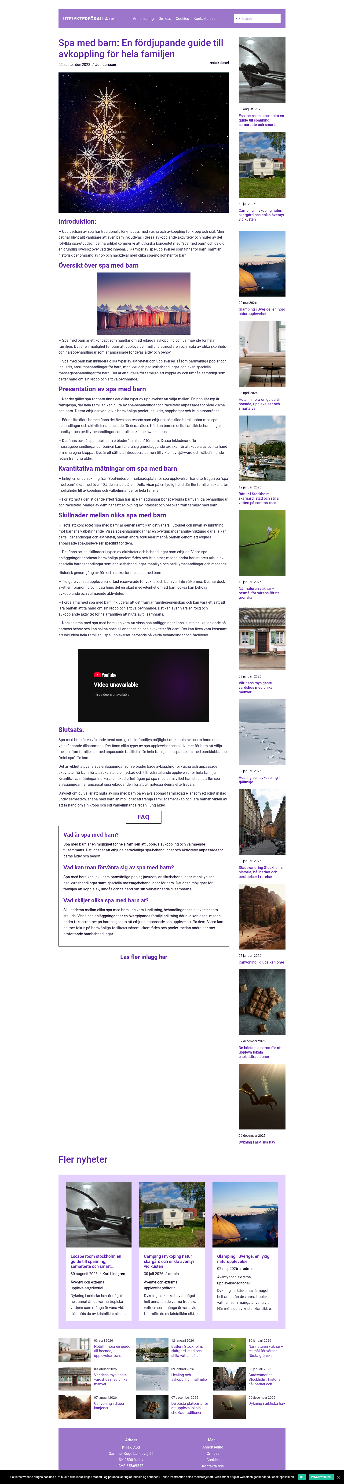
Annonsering (143, 18)
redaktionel (219, 63)
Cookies (182, 18)
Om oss (164, 18)
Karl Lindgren (113, 1274)
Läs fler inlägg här (143, 956)
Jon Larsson (105, 64)
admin (173, 1274)
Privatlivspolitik (321, 1477)
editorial (96, 1288)
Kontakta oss (204, 18)
